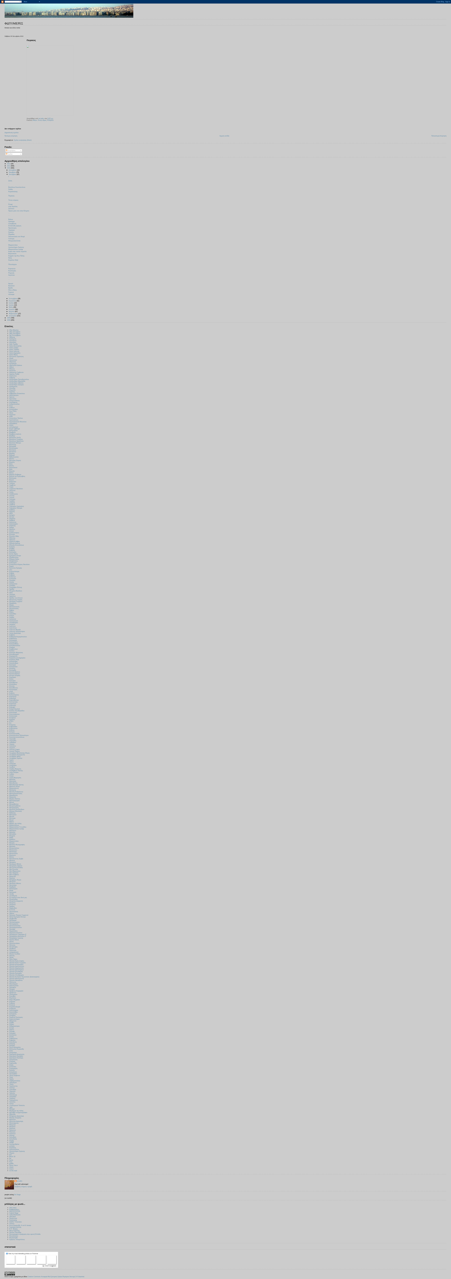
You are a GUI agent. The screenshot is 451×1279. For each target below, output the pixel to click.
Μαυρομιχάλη (14, 807)
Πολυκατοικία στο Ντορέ (16, 236)
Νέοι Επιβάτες (14, 874)
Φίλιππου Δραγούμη (16, 1121)
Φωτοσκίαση (13, 1236)
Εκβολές (12, 550)
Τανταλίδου (13, 1074)
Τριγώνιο (12, 1091)
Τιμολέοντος (13, 1086)
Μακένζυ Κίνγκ (14, 786)
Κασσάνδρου (13, 663)
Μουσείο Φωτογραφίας (17, 845)
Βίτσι (11, 464)
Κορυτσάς (12, 705)
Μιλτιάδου (12, 834)
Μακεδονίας (13, 783)
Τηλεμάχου (13, 1082)
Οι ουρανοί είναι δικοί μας (18, 897)
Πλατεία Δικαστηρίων (16, 970)
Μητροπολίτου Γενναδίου (17, 827)
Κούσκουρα (13, 716)
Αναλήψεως (13, 402)
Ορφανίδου (13, 908)
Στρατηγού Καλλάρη (16, 1058)
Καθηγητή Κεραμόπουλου (18, 637)
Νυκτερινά (12, 892)
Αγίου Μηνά (13, 355)
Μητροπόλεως (14, 825)
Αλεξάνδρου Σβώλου (16, 383)
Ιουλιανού (12, 619)
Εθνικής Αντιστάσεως (16, 545)
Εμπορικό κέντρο (15, 556)
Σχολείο (11, 232)
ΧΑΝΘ (11, 1142)
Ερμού (11, 566)
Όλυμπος (12, 903)
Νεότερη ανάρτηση (11, 136)
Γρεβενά (12, 504)
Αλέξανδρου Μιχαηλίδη (17, 381)
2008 (9, 320)
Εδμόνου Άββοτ (14, 541)
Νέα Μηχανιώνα (14, 871)
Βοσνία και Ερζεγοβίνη (17, 476)
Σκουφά (12, 1031)
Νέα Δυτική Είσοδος (16, 867)
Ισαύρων (12, 624)
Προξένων (12, 993)
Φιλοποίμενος (14, 1123)
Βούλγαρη (12, 478)
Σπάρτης (12, 1044)
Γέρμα (11, 487)
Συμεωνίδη (13, 1063)
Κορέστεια (12, 704)
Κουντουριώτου (14, 714)
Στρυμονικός (13, 1059)
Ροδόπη (12, 1003)
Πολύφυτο (12, 987)
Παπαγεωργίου (14, 922)
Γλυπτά (11, 496)
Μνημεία (12, 836)
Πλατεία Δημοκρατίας (16, 968)
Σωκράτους (13, 1072)
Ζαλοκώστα (13, 584)
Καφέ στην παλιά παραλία (17, 251)
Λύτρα (11, 776)
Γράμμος (12, 503)
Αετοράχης (13, 363)
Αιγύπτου (11, 275)
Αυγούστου (13, 301)
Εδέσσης (12, 538)
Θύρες (11, 612)
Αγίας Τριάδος (14, 349)
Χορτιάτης (12, 1148)
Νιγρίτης (12, 878)
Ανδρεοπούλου (14, 404)
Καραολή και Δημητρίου (17, 658)
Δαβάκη (12, 510)
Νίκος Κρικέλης (14, 1231)
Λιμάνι (11, 760)
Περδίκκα (12, 948)
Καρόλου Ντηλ (13, 260)
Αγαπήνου (12, 341)
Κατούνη (12, 668)
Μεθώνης (12, 813)
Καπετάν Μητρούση (16, 652)
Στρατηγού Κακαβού (16, 1056)
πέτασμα (11, 294)
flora (10, 1162)
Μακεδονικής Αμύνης (16, 785)
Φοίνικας (12, 1128)
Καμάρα (12, 647)
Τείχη (11, 1077)
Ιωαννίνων (13, 628)
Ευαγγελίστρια (14, 571)
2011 (9, 166)
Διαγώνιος (12, 522)
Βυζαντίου (12, 481)
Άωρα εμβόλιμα (14, 429)
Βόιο (10, 469)
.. (8, 185)
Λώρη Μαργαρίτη (15, 778)
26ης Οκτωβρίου (14, 332)
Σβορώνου (12, 1021)
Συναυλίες (12, 1067)
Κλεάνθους (13, 684)
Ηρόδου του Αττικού (16, 598)
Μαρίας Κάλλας (14, 799)
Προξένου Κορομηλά (16, 991)
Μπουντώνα (13, 853)
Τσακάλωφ (13, 1095)
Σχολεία (12, 1070)
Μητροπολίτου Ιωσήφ (15, 249)
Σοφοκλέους (13, 1038)
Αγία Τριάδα (13, 344)
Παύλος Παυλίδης (15, 1232)
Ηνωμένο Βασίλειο (15, 591)
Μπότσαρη (13, 852)
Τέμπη (11, 1079)
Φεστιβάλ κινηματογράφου (18, 1112)
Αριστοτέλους (13, 420)
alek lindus (13, 1208)
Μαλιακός (12, 790)
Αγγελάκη (12, 342)
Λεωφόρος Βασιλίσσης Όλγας (19, 753)
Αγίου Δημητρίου (14, 353)
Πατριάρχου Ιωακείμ (16, 938)
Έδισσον (12, 540)
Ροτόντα (12, 1005)
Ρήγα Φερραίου (14, 1000)
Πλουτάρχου (12, 264)
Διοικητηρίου (13, 524)
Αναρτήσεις (11, 150)
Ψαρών (11, 1153)
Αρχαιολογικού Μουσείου (17, 422)
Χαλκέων (12, 1134)
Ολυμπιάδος (13, 899)
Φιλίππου (12, 1119)
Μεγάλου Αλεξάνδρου (16, 809)
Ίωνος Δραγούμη (15, 633)
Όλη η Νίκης (12, 290)
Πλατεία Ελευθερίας (16, 971)
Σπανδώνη (13, 1042)
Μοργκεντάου (13, 245)
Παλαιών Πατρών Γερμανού (18, 915)
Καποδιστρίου (14, 654)
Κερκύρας (12, 677)
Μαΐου (11, 307)
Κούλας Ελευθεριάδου (16, 711)
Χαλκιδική (12, 1137)
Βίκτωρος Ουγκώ (15, 460)
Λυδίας (11, 774)
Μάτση (11, 802)
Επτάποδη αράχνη (14, 226)
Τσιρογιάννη (13, 1100)
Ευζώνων (12, 577)
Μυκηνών (12, 855)
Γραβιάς (12, 501)
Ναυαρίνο (12, 862)
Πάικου (11, 913)
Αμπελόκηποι (13, 395)
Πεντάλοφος (13, 947)
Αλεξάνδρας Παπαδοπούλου (19, 379)
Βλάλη (11, 466)
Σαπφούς (12, 1015)
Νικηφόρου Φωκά (15, 880)
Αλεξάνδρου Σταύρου (16, 385)
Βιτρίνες (12, 462)
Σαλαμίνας (13, 1014)
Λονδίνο (12, 767)
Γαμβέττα (12, 485)
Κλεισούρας (13, 689)
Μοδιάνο (12, 839)
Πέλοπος (12, 945)
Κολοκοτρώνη (14, 695)
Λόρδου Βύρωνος (15, 769)
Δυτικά (11, 531)
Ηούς (11, 593)
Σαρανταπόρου (14, 1019)
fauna (11, 1160)
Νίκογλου (12, 882)
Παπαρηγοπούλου (15, 927)
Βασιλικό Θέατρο (15, 443)
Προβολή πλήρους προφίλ (23, 1186)
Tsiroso (11, 1223)
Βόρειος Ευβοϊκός (15, 474)
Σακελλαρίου (13, 1010)
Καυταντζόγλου (14, 674)
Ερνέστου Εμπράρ (15, 568)
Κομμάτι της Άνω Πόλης (16, 256)
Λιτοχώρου (13, 765)
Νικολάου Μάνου (15, 883)
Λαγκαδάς (12, 741)
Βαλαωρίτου (13, 430)
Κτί (10, 723)
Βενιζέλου (12, 452)
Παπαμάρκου (13, 924)
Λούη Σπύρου (13, 772)
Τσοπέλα (12, 1102)
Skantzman (13, 1218)
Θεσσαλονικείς (14, 607)
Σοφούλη (12, 1040)
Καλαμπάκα (13, 642)
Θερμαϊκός (12, 603)
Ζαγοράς (12, 580)
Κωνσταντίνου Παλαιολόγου (19, 735)
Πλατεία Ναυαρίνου (16, 980)
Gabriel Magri (13, 1213)
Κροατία (12, 719)
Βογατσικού (12, 253)
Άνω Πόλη (12, 411)
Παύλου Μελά (14, 940)
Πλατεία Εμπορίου (15, 973)
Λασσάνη (12, 746)
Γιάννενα (12, 490)
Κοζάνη (11, 693)
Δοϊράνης (12, 526)
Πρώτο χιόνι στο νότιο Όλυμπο (18, 211)
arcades (19, 1181)
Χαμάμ (11, 1141)
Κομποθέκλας (14, 700)
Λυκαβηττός (12, 224)
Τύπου (11, 1104)
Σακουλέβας (13, 1012)
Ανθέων (12, 407)
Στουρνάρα (13, 1052)
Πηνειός (12, 956)
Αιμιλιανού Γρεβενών (16, 372)
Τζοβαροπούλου (14, 1081)
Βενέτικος (12, 450)
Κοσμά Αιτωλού (14, 709)
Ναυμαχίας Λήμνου (15, 866)
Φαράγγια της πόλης (16, 1111)
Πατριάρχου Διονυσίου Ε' (17, 936)
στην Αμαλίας (12, 206)
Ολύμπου (12, 904)
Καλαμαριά (13, 640)
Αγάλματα (12, 339)
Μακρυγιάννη (14, 788)
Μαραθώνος (13, 795)
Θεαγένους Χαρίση (15, 600)
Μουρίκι (12, 843)
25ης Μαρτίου (14, 330)
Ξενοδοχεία (13, 896)
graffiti (11, 1163)
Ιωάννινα (12, 626)
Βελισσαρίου (13, 448)
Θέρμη (11, 605)
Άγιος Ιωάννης (14, 351)
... (9, 183)
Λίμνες (11, 762)
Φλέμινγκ (12, 1125)
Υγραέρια (11, 230)
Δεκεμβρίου (13, 170)
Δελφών (12, 515)
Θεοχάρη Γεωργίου (15, 601)
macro (11, 1169)
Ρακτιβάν (12, 996)
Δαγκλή (12, 511)
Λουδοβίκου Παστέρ (16, 770)
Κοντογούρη (13, 702)
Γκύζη (11, 492)
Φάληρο (12, 1109)
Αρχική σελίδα (224, 136)
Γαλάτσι (12, 483)
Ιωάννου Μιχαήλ (15, 630)
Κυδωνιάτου (13, 728)
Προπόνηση (12, 228)
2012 (9, 164)
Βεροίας (12, 453)
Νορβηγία (12, 887)
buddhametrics (14, 1209)
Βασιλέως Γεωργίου (16, 439)
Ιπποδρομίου (13, 622)
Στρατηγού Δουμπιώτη (16, 1054)
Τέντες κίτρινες (13, 200)
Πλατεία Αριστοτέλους (16, 966)
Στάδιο (10, 189)
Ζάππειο (11, 208)
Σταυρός (12, 1045)
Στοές (11, 1051)
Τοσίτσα (12, 1088)
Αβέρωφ (12, 337)
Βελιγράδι (12, 446)
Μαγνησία (12, 781)
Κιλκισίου (12, 681)
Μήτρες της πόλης (15, 823)
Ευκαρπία (12, 578)
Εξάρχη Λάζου (14, 559)
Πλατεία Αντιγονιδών (16, 964)
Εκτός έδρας (42, 120)
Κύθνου (11, 730)
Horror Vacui (13, 1165)
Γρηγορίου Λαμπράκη (16, 506)
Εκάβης (11, 548)
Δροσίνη (12, 529)
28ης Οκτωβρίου (14, 333)
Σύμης (11, 1065)
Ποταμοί (12, 989)
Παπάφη (12, 929)
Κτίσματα (50, 120)
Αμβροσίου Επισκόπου (17, 393)
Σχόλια (9, 154)
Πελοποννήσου (14, 943)
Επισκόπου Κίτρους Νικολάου (19, 564)
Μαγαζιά (12, 779)
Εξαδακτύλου (13, 557)
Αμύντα (11, 397)
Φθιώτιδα (12, 1114)
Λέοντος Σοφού (14, 749)
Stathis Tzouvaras (15, 1222)
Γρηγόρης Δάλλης (15, 1227)
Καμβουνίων (13, 649)
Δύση (10, 181)
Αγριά (11, 358)
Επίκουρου (13, 563)
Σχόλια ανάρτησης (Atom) (22, 140)
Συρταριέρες (13, 1068)
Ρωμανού (12, 1008)
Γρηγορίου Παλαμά (15, 508)
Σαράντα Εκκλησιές (16, 1017)
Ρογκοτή (11, 273)
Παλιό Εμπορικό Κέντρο (17, 917)
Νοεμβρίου (12, 172)
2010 (9, 168)
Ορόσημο (11, 221)
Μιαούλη (12, 832)
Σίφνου (11, 1030)
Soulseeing (13, 1220)
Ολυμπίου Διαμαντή (16, 901)
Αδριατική (12, 362)
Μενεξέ (11, 816)
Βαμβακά (12, 432)
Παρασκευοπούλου (15, 933)
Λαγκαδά (12, 739)
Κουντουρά (13, 712)
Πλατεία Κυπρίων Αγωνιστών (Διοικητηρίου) (24, 977)
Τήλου (11, 1084)
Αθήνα (35, 120)
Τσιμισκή (12, 1098)
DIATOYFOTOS (14, 1211)
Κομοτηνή (12, 698)
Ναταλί (10, 284)
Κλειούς (12, 686)
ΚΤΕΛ (11, 721)
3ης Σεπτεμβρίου (15, 335)
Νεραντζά (12, 876)
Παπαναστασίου (14, 926)
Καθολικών (13, 638)
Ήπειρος (12, 594)
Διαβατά (12, 520)
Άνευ (11, 406)
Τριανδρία (12, 1089)
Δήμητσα (12, 518)
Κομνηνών (12, 268)
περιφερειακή (13, 952)
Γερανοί (11, 292)
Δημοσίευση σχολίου (12, 132)
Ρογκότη (12, 1001)
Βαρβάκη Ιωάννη (15, 434)
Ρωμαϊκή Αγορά (14, 1007)
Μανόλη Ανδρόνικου (16, 792)
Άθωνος (12, 369)
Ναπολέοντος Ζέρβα (16, 859)
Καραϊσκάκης (12, 191)
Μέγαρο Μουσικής (15, 811)
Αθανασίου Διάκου (15, 365)
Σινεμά (11, 1028)
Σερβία (11, 1022)
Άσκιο (11, 425)
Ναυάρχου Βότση (15, 864)
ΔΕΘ (11, 513)
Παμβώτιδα (13, 919)
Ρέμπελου (12, 998)
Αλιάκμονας (13, 386)
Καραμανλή (13, 656)
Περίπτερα (12, 950)
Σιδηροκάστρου (14, 1026)
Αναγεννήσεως (14, 400)
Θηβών (11, 610)
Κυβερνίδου (13, 726)
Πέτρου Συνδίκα (14, 954)
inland (11, 1167)
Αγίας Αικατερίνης (15, 346)
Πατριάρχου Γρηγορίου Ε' (17, 934)
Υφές (11, 1107)
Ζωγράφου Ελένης (15, 587)
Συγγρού (12, 1061)
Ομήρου (12, 906)
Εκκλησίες (12, 552)
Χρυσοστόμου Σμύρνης (16, 247)
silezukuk (12, 1216)
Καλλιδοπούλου (14, 645)
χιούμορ (12, 1146)
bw (10, 1158)
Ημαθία (11, 589)
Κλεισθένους (13, 688)
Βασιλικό (11, 286)
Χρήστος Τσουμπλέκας (17, 1239)
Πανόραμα (12, 920)
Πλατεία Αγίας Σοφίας (16, 961)
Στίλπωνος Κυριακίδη (16, 1049)
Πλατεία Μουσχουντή (16, 978)
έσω (10, 570)
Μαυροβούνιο (13, 804)
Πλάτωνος (12, 982)
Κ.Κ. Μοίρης (13, 1229)
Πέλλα (11, 941)
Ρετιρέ (10, 204)
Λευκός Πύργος (14, 751)
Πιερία (11, 957)
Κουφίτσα (12, 718)
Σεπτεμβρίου (13, 298)
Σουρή (11, 1037)
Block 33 (12, 1156)
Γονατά (11, 497)
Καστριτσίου (13, 667)
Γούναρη (11, 239)
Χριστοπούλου (14, 1149)
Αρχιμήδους (13, 423)
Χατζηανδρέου (14, 1144)
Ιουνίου (11, 305)
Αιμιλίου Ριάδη (14, 374)
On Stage (17, 1194)
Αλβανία (12, 378)
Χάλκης (11, 1135)
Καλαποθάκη (13, 644)
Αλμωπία (12, 390)
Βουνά (11, 480)
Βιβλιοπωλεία (14, 457)
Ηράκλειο (12, 596)
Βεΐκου (10, 219)
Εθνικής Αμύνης (14, 543)
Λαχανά (12, 748)
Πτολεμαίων (13, 994)
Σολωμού (12, 1033)
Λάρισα (11, 744)
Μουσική (12, 846)
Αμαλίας (12, 392)
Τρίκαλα (12, 1093)
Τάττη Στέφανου (14, 1075)
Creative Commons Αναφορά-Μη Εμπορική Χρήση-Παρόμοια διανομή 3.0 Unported (56, 1276)
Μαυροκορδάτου (14, 806)
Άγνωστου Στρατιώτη (16, 356)
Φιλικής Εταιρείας (15, 1118)
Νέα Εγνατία (13, 869)
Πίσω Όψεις (13, 959)
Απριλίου (12, 309)
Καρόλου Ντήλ (14, 659)
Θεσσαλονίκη (13, 608)
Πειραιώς (11, 196)
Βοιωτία (12, 471)
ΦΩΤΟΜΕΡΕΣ (14, 23)
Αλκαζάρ (12, 388)
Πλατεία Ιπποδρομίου (16, 975)
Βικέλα (11, 459)
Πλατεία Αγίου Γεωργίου (17, 963)
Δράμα (11, 527)
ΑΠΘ (11, 416)
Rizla (10, 258)
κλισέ (11, 691)
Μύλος (11, 857)
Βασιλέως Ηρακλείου (16, 441)
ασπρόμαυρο (13, 427)
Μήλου (11, 822)
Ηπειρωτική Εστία (14, 241)
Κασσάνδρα (13, 661)
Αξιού (11, 413)
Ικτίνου (11, 615)
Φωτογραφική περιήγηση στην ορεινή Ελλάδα (25, 1234)
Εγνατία (12, 534)
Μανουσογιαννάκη (15, 793)
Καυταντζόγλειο (14, 672)
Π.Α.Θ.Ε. (12, 910)
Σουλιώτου (12, 1035)
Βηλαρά (12, 455)
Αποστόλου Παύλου (16, 418)
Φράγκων (12, 1130)
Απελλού (12, 415)
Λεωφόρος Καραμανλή (17, 755)
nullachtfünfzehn (14, 1215)
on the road (13, 1171)
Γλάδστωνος (13, 494)
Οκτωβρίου (13, 174)
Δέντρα (11, 517)
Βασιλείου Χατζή (15, 437)
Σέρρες (11, 1024)
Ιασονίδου (12, 614)
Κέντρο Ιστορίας (14, 675)
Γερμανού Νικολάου (16, 489)
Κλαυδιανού (13, 682)
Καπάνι (11, 651)
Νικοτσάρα (13, 885)
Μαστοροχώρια (14, 800)
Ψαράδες (11, 234)
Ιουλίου (11, 303)
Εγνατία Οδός (14, 536)
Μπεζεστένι (13, 850)
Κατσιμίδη (12, 670)
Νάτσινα (12, 860)
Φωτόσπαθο (13, 1238)
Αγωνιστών (13, 360)
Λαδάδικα (12, 742)
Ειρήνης (12, 547)
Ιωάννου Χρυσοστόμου (17, 631)
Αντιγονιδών (13, 409)
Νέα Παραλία (13, 873)
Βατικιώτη (12, 444)
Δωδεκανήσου (14, 533)
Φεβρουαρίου (13, 313)
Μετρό (11, 820)
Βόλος (11, 473)
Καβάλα (12, 635)
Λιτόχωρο (12, 763)
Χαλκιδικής (13, 1139)
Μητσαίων (12, 830)
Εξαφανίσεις (13, 561)
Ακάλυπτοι (13, 376)
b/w (10, 1155)
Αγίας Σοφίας (13, 348)
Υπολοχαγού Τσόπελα (17, 1105)
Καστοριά (12, 665)
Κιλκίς (11, 679)
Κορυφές (12, 707)
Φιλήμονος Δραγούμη (16, 1116)
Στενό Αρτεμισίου (15, 1047)
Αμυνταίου (12, 399)
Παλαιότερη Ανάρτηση (438, 136)
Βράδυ (10, 288)
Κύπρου (12, 732)
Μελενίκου (12, 815)
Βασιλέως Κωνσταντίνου (16, 187)
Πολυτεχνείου (13, 985)
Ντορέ (11, 890)
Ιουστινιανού (13, 621)
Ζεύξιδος (12, 585)
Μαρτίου (12, 311)
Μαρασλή (12, 797)
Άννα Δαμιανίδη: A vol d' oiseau (20, 1225)
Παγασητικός (13, 911)
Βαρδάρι (12, 436)
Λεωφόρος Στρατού (15, 758)
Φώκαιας (12, 1132)
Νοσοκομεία (13, 889)
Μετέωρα (12, 818)
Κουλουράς (12, 271)
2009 (9, 318)
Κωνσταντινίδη (14, 733)
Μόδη (11, 837)
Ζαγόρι (11, 582)
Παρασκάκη (13, 931)
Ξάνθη (11, 894)
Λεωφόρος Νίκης (15, 756)
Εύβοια (11, 573)
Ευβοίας (12, 575)
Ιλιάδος (11, 617)
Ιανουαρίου (13, 316)
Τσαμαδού (12, 1096)
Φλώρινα (12, 1126)
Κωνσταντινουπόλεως (16, 737)
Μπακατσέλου (14, 848)
